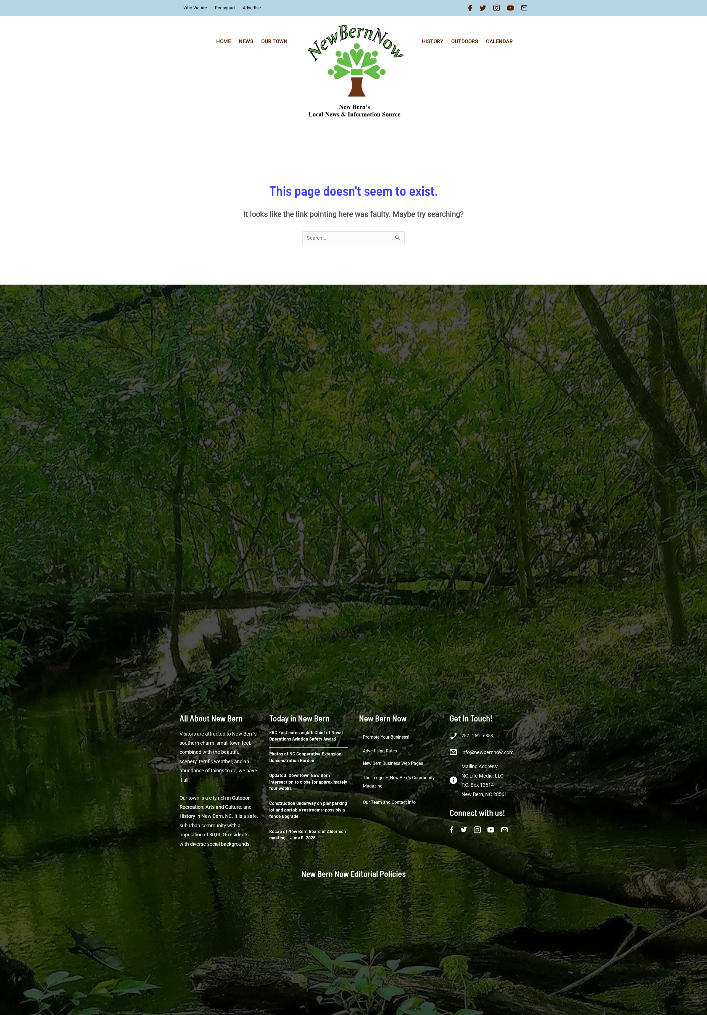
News (246, 41)
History (433, 41)
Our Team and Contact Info (389, 802)
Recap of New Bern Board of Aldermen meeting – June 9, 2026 (307, 834)
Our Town (274, 41)
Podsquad (225, 7)
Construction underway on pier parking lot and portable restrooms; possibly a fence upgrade (308, 809)
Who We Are (195, 7)
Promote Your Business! (386, 737)
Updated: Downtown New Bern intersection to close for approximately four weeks (308, 781)
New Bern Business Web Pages (393, 763)
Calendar (499, 41)
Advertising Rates (380, 751)
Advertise (252, 7)
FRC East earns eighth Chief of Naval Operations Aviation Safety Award (306, 735)
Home (223, 41)
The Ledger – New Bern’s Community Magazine (399, 782)
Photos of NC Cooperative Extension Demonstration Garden (305, 756)
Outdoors (464, 41)
